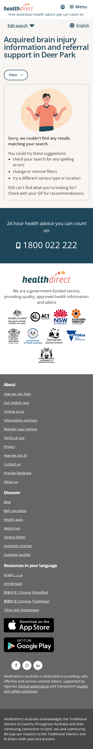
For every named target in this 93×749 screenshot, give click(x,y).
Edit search (18, 25)
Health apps (13, 519)
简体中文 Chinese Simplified (26, 592)
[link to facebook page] (16, 665)
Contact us (12, 464)
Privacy (9, 446)
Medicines (12, 528)
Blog (7, 502)
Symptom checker (18, 546)
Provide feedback (17, 473)
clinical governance (33, 686)
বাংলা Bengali (13, 583)
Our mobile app (16, 402)
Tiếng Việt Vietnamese (21, 610)
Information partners (20, 420)
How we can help (17, 394)
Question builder (17, 554)
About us (11, 481)
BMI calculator (15, 510)
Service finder (15, 537)
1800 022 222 (49, 245)
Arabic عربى (13, 575)
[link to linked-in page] (37, 665)
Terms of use (14, 438)
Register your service (20, 429)
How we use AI (15, 455)
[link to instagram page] (26, 665)
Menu (81, 6)
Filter (18, 76)
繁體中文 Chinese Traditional (26, 601)
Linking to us (14, 411)
